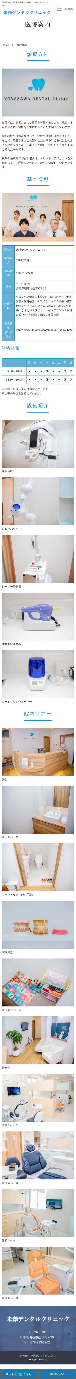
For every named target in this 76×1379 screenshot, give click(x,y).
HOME (5, 45)
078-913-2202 (57, 1374)
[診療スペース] (38, 1098)
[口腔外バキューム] (38, 501)
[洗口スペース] (38, 810)
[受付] (38, 752)
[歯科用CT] (38, 444)
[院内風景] (38, 925)
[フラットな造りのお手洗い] (38, 867)
